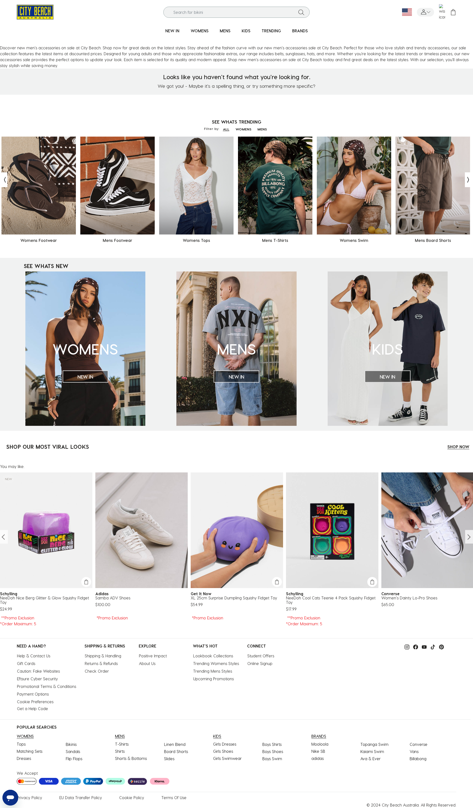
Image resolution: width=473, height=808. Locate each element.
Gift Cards (26, 663)
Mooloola (319, 744)
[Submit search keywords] (301, 12)
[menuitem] (172, 30)
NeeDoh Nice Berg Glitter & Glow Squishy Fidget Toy (44, 600)
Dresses (24, 758)
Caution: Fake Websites (38, 671)
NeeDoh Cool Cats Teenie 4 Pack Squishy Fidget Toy (330, 600)
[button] (425, 12)
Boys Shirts (272, 744)
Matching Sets (29, 751)
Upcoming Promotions (213, 678)
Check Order (97, 671)
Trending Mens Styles (212, 671)
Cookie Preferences (35, 701)
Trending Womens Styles (216, 663)
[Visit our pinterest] (440, 646)
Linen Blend (175, 744)
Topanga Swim (374, 744)
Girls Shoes (223, 751)
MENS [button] (225, 30)
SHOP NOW (458, 446)
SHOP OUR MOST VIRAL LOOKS (47, 446)
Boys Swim (272, 758)
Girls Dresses (224, 744)
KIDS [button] (246, 30)
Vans (414, 751)
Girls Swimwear (227, 758)
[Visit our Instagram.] (405, 646)
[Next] (468, 179)
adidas (317, 758)
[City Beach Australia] (35, 11)
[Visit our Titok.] (431, 646)
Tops (21, 744)
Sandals (73, 751)
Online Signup (259, 663)
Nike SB (318, 751)
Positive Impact (153, 655)
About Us (147, 663)
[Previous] (3, 179)
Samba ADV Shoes (112, 598)
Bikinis (71, 744)
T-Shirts (122, 744)
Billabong (418, 758)
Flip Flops (74, 758)
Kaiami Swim (372, 751)
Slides (169, 758)
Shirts (120, 751)
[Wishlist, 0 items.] (442, 12)
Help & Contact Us (33, 655)
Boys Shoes (272, 751)
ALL (226, 129)
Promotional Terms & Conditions (46, 686)
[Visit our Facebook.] (414, 646)
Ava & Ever (370, 758)
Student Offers (260, 655)
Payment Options (33, 694)
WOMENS (243, 129)
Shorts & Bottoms (131, 758)
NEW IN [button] (172, 30)
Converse (418, 744)
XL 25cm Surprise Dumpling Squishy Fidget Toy (234, 598)
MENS (262, 129)
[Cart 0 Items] (453, 12)
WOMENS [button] (199, 30)
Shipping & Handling (103, 655)
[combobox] (236, 12)
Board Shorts (176, 751)
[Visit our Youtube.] (423, 646)
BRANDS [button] (300, 30)
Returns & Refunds (101, 663)
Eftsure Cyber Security (37, 678)
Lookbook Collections (213, 655)
